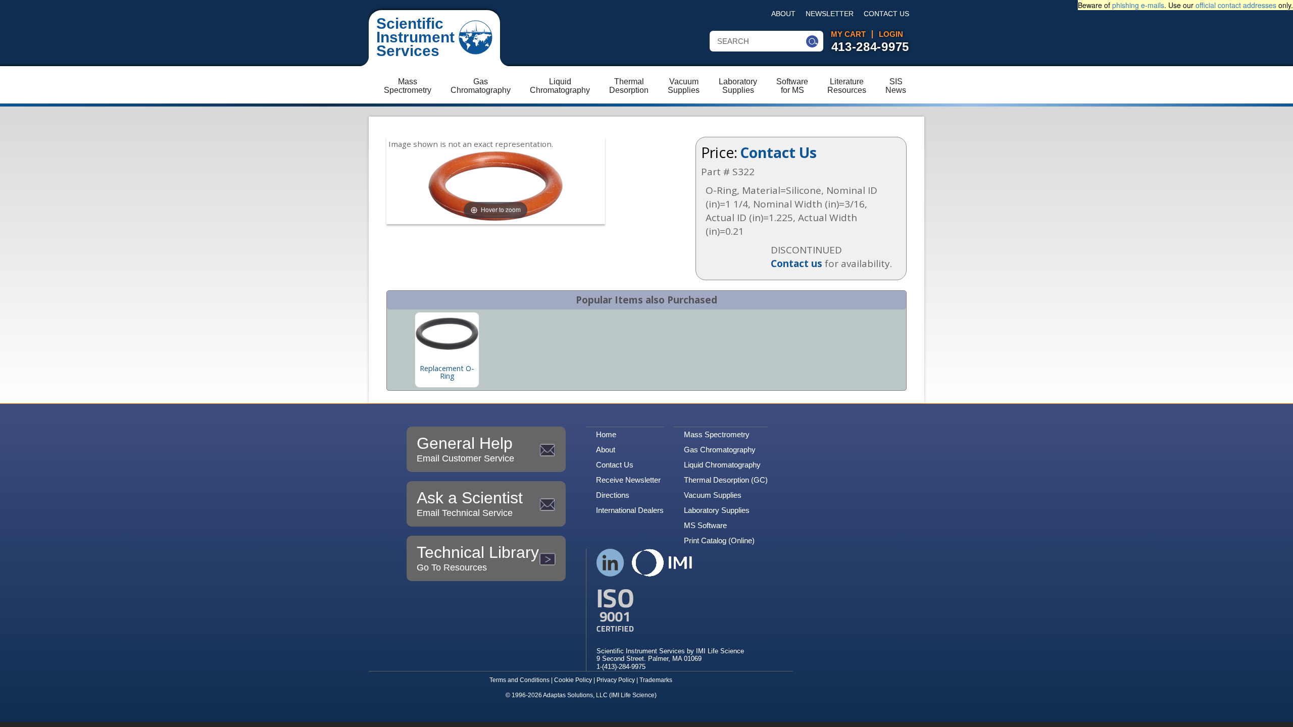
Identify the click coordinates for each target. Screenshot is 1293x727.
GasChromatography (481, 85)
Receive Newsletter (628, 480)
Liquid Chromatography (722, 464)
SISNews (895, 85)
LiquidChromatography (560, 85)
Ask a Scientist (470, 503)
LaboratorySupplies (738, 85)
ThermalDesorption (629, 85)
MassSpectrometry (407, 85)
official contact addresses (1236, 5)
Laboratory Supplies (717, 510)
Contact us (796, 263)
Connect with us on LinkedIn (610, 563)
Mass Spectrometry (717, 434)
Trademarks (655, 680)
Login (891, 34)
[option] (447, 350)
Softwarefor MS (792, 85)
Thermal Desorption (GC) (726, 480)
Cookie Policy (573, 680)
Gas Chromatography (720, 449)
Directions (612, 495)
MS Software (705, 525)
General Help (465, 448)
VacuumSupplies (684, 85)
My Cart (848, 34)
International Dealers (630, 510)
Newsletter (830, 14)
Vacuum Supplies (712, 495)
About (783, 14)
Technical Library (478, 558)
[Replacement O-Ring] (447, 334)
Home (606, 434)
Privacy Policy (615, 680)
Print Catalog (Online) (719, 540)
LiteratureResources (846, 85)
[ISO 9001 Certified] (670, 610)
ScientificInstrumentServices (415, 37)
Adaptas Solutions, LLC (575, 695)
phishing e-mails (1138, 5)
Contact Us (886, 14)
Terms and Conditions (519, 680)
